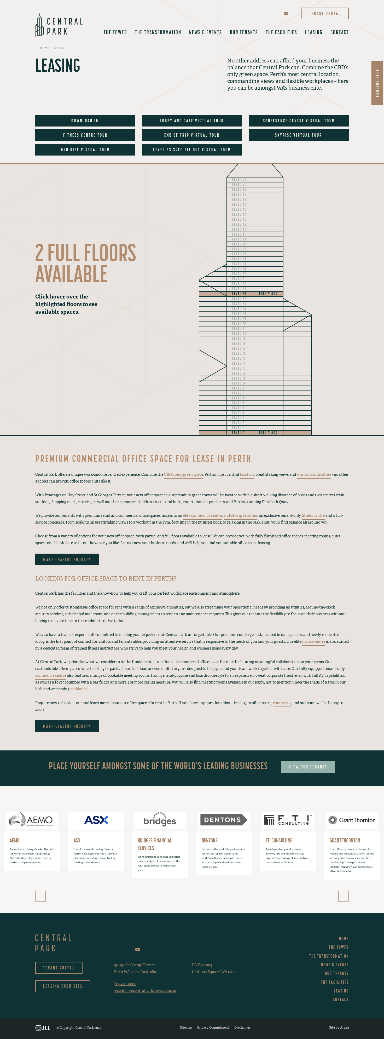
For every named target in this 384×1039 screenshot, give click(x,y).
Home (344, 938)
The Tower (115, 32)
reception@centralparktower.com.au (145, 990)
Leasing (314, 32)
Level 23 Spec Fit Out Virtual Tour (192, 149)
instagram (270, 13)
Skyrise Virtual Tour (298, 135)
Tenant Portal (325, 13)
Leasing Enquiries (63, 986)
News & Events (205, 32)
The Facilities (281, 32)
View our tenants (308, 766)
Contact (339, 32)
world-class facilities (314, 474)
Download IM (85, 120)
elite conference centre (202, 515)
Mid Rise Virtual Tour (85, 149)
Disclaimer (242, 1027)
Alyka (344, 1027)
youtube (286, 14)
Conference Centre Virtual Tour (299, 120)
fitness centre (313, 515)
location (247, 474)
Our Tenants (244, 32)
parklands (78, 689)
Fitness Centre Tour (85, 135)
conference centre (50, 675)
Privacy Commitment (213, 1027)
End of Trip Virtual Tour (192, 135)
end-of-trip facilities (240, 515)
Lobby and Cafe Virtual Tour (192, 120)
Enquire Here (377, 82)
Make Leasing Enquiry (67, 559)
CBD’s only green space (183, 474)
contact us (282, 703)
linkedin (278, 13)
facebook (263, 13)
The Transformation (158, 32)
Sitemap (186, 1027)
